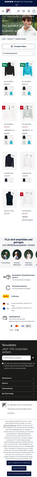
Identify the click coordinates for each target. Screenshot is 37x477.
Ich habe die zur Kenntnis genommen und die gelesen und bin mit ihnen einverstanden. (19, 365)
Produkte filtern (20, 46)
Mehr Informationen (10, 425)
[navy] (6, 180)
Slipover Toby (9, 211)
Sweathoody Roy (8, 173)
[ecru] (11, 88)
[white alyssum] (11, 180)
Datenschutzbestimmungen (22, 363)
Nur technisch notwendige (19, 463)
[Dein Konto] (28, 11)
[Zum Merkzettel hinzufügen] (13, 64)
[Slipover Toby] (9, 198)
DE (16, 5)
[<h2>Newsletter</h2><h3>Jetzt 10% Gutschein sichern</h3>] (33, 358)
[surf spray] (6, 93)
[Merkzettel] (23, 11)
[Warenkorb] (34, 11)
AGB (25, 366)
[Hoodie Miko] (9, 69)
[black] (6, 88)
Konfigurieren (19, 468)
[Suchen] (18, 11)
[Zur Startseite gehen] (8, 11)
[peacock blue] (11, 93)
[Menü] (3, 11)
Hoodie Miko (9, 82)
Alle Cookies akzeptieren (19, 474)
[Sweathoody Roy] (9, 161)
